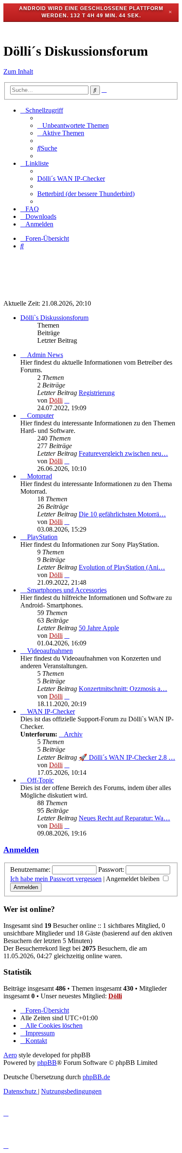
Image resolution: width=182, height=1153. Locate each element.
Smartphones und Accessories (67, 590)
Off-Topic (40, 780)
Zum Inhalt (18, 71)
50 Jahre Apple (99, 628)
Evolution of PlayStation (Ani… (122, 567)
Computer (40, 415)
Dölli (56, 400)
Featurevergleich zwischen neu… (123, 453)
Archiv (73, 734)
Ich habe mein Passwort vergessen (56, 878)
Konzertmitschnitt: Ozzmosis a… (123, 688)
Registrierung (97, 392)
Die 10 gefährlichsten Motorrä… (122, 514)
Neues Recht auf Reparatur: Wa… (124, 818)
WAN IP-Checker (51, 711)
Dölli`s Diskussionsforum (54, 317)
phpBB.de (96, 1076)
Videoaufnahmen (50, 650)
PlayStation (42, 536)
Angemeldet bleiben (133, 878)
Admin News (45, 354)
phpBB (47, 1062)
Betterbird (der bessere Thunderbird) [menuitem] (86, 193)
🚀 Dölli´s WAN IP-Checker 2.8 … (127, 757)
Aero (10, 1055)
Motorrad (39, 476)
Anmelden (21, 849)
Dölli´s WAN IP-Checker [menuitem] (71, 178)
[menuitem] (73, 125)
